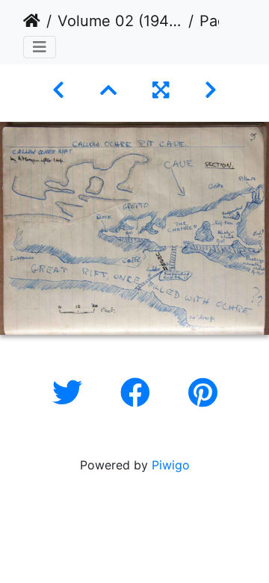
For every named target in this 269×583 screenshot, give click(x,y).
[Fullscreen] (160, 90)
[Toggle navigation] (39, 47)
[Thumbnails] (108, 90)
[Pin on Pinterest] (202, 392)
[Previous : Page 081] (58, 90)
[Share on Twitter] (71, 392)
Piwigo (171, 464)
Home (31, 21)
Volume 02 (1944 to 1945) (120, 21)
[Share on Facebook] (139, 392)
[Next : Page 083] (211, 90)
